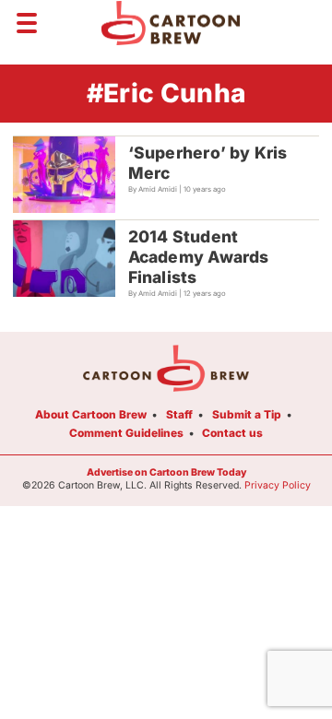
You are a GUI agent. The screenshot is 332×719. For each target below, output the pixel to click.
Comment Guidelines (126, 433)
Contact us (232, 433)
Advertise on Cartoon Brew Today (166, 472)
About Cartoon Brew (91, 414)
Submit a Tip (246, 414)
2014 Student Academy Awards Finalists (198, 257)
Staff (179, 414)
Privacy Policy (277, 485)
